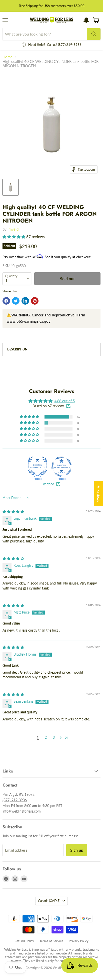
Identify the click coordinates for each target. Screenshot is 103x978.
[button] (14, 236)
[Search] (93, 34)
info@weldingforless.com (21, 811)
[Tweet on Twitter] (16, 301)
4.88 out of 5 (64, 401)
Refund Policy (24, 941)
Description (17, 349)
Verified (48, 484)
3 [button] (54, 737)
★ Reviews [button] (98, 493)
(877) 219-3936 (14, 800)
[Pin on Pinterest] (34, 301)
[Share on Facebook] (6, 301)
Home (7, 57)
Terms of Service (51, 941)
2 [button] (46, 737)
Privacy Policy (78, 941)
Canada (49, 901)
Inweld (13, 229)
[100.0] (38, 467)
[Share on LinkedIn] (25, 301)
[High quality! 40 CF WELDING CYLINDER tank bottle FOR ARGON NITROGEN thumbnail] (10, 187)
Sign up (76, 850)
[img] (13, 511)
